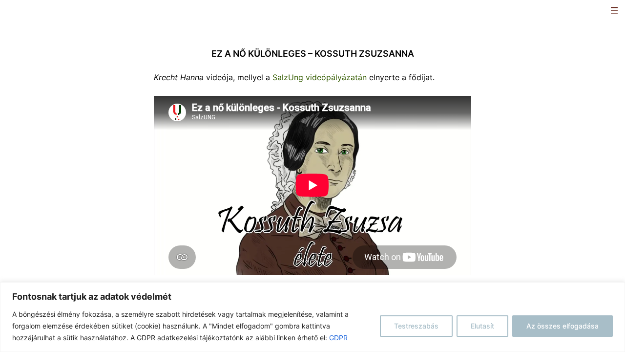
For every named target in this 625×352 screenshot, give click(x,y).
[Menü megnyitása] (614, 11)
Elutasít (482, 326)
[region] (312, 317)
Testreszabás (416, 326)
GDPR (338, 337)
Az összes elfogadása (562, 326)
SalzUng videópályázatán (319, 77)
